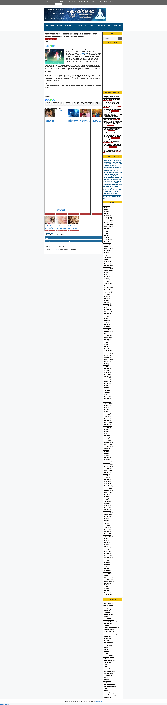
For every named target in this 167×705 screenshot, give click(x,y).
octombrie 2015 (107, 446)
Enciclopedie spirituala (108, 634)
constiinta (107, 163)
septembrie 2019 (107, 359)
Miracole (48, 233)
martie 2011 (106, 548)
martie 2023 (106, 281)
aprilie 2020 (106, 346)
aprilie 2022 (106, 302)
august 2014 (106, 472)
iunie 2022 (105, 298)
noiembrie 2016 (107, 422)
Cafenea (105, 616)
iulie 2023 (105, 274)
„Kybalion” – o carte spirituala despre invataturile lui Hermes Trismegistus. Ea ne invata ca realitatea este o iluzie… (112, 123)
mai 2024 (105, 256)
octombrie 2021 (107, 313)
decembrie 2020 (107, 331)
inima (118, 176)
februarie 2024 (107, 261)
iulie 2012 (105, 518)
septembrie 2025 (107, 226)
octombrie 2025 (107, 224)
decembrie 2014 (107, 464)
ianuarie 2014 (106, 485)
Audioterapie (106, 612)
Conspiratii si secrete (108, 620)
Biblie (118, 160)
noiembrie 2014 (107, 466)
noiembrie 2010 (107, 555)
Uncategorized (107, 697)
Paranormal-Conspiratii (67, 3)
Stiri (105, 191)
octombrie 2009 (107, 579)
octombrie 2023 (107, 269)
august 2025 (106, 228)
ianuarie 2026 (106, 219)
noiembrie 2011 (107, 533)
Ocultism (105, 664)
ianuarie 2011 (106, 551)
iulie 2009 (105, 585)
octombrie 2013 (107, 490)
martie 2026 (106, 215)
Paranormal (106, 668)
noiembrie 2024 (107, 244)
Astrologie (112, 160)
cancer (112, 162)
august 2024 (106, 250)
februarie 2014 (107, 483)
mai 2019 (105, 366)
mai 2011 (105, 544)
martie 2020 (106, 348)
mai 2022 (105, 300)
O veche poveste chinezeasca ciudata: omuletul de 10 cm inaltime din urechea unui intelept (112, 150)
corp (114, 163)
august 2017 (106, 405)
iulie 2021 (105, 318)
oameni (106, 179)
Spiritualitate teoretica (70, 1)
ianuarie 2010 (106, 573)
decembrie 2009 (107, 575)
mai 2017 (105, 411)
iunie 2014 (105, 476)
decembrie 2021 (107, 309)
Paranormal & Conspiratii (113, 181)
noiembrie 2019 (107, 355)
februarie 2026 (107, 217)
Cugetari (115, 165)
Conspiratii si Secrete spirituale (57, 1)
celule (118, 162)
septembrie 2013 (107, 492)
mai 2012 (105, 522)
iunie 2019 (105, 365)
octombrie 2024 (107, 246)
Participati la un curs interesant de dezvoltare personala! (60, 241)
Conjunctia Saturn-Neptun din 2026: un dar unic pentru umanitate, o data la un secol (112, 146)
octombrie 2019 (107, 357)
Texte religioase (107, 694)
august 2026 (106, 206)
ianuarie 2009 (106, 596)
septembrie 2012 (107, 514)
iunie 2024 (106, 254)
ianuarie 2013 (106, 507)
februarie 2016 (107, 439)
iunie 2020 (105, 342)
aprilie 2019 (106, 368)
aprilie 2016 (106, 435)
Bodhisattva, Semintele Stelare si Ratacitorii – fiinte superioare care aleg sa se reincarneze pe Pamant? (112, 98)
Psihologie (106, 677)
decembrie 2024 (107, 243)
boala (106, 162)
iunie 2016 (105, 431)
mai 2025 (105, 233)
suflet (111, 191)
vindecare (66, 234)
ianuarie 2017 (106, 418)
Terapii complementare (109, 692)
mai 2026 (105, 211)
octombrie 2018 (107, 379)
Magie (104, 647)
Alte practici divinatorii (109, 607)
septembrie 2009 (107, 581)
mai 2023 (105, 278)
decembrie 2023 (107, 265)
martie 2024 (106, 259)
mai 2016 (105, 433)
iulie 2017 (105, 407)
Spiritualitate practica (83, 1)
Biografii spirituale (108, 614)
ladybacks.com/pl (4, 704)
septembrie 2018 (107, 381)
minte (112, 177)
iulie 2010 (105, 562)
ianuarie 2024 (106, 263)
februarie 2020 (107, 350)
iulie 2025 (105, 230)
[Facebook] (46, 45)
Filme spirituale (107, 638)
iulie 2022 (105, 296)
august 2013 (106, 494)
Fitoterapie (117, 172)
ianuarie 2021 (106, 330)
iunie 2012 (105, 520)
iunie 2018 (105, 387)
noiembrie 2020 (107, 333)
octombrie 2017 (107, 402)
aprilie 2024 (106, 257)
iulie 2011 (105, 540)
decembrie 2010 (107, 553)
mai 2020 (105, 344)
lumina (106, 177)
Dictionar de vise (107, 629)
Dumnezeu (107, 169)
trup (108, 196)
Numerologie (106, 662)
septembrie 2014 (107, 470)
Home (47, 1)
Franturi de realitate (103, 1)
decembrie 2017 (107, 398)
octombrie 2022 (107, 291)
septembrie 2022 (107, 293)
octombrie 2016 (107, 424)
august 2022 (106, 294)
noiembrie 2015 (107, 444)
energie (114, 170)
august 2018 (106, 383)
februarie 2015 (107, 461)
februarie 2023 (107, 283)
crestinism (107, 165)
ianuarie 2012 (106, 529)
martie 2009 (106, 592)
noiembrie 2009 (107, 577)
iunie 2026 (105, 209)
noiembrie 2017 (107, 400)
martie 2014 (106, 481)
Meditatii (105, 651)
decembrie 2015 (107, 442)
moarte (118, 177)
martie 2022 (106, 304)
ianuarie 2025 (106, 241)
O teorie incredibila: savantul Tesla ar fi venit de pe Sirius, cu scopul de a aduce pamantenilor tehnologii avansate (112, 128)
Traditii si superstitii (50, 3)
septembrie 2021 (107, 315)
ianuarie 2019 (106, 374)
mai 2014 (105, 477)
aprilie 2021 (106, 324)
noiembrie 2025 (107, 222)
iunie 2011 (105, 542)
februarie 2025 (107, 239)
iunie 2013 (105, 498)
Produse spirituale (107, 675)
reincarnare (107, 184)
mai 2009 (105, 588)
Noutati (105, 658)
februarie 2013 (107, 505)
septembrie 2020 (107, 337)
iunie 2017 (105, 409)
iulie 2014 (105, 474)
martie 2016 (106, 437)
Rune (104, 683)
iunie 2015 (105, 453)
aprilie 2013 (106, 501)
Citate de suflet (107, 618)
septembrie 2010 (107, 559)
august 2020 (106, 339)
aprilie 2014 (106, 479)
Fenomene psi (108, 172)
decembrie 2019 (107, 354)
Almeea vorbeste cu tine (109, 605)
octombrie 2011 (107, 535)
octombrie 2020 (107, 335)
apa (105, 160)
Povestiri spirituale (108, 671)
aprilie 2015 (106, 457)
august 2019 (106, 361)
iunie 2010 (105, 564)
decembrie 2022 (107, 287)
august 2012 (106, 516)
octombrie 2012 (107, 513)
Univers (114, 196)
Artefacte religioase (108, 609)
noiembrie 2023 (107, 267)
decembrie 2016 (107, 420)
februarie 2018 (107, 394)
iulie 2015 (105, 452)
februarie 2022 (107, 305)
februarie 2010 (107, 572)
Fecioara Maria (49, 234)
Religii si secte (107, 681)
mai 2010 (105, 566)
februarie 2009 (107, 594)
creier (119, 163)
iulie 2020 (105, 341)
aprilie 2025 (106, 235)
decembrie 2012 (107, 509)
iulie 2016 (105, 429)
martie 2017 (106, 415)
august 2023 (106, 272)
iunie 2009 (105, 586)
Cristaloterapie (107, 623)
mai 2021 (105, 322)
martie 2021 (106, 326)
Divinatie (93, 1)
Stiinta (105, 688)
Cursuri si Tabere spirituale (110, 627)
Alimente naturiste (108, 603)
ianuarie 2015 (106, 463)
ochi (112, 179)
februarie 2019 (107, 372)
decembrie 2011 (107, 531)
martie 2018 (106, 392)
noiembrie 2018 (107, 378)
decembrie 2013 (107, 487)
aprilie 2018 (106, 391)
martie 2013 (106, 503)
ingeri (113, 176)
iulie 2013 (105, 496)
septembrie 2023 (107, 270)
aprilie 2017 (106, 413)
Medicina (112, 1)
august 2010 (106, 561)
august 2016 (106, 427)
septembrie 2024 (107, 248)
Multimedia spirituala (108, 657)
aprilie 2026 (106, 213)
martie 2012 (106, 525)
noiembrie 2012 (107, 511)
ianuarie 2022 (106, 307)
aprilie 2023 (106, 280)
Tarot (104, 690)
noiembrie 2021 (107, 311)
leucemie (55, 234)
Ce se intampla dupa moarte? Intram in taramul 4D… (112, 110)
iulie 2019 (105, 363)
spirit (108, 186)
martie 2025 (106, 237)
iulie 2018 (105, 385)
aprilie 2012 (106, 524)
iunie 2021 (105, 320)
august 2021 (106, 317)
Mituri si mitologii (107, 655)
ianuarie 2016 (106, 440)
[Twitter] (48, 45)
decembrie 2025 (107, 221)
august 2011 (106, 538)
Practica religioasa (108, 673)
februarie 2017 (107, 416)
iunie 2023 (105, 276)
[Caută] (120, 38)
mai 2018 (105, 389)
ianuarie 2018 (106, 396)
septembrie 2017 (107, 403)
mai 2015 (105, 455)
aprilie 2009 (106, 590)
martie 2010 (106, 570)
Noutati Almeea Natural (109, 660)
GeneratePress (98, 701)
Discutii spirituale (108, 167)
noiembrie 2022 (107, 289)
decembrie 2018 (107, 376)
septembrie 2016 (107, 426)
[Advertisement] (112, 68)
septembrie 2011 (107, 537)
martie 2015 (106, 459)
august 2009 (106, 583)
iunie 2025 (105, 232)
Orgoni (105, 666)
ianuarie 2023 (106, 285)
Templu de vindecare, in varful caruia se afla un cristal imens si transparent (112, 140)
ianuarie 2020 (106, 352)
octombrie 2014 (107, 468)
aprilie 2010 (106, 568)
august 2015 (106, 450)
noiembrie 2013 (107, 489)
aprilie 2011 (106, 546)
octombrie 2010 (107, 557)
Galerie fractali (107, 646)
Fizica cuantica (107, 642)
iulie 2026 (105, 208)
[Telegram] (53, 45)
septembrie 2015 (107, 448)
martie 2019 (106, 370)
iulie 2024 (105, 252)
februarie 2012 (107, 527)
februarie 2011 (106, 549)
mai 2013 (105, 500)
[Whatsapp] (51, 45)
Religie (57, 3)
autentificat (56, 249)
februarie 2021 (107, 328)
